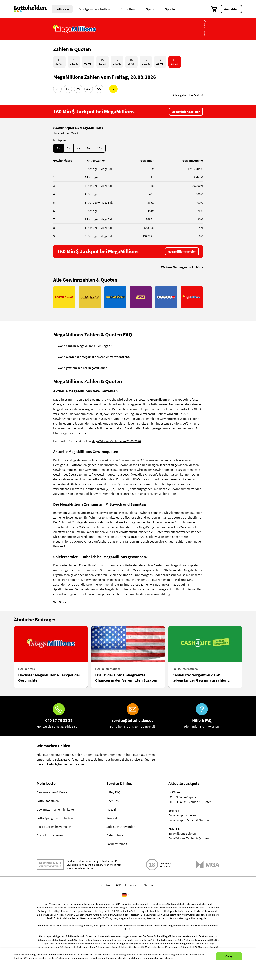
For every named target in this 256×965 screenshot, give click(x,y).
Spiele (150, 9)
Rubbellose (128, 9)
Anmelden (231, 9)
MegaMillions (158, 399)
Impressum (132, 885)
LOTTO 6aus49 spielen (183, 797)
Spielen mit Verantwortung (50, 864)
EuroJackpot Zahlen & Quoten (188, 820)
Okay (229, 956)
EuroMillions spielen (182, 833)
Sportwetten (174, 9)
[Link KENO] (140, 297)
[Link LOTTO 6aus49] (64, 297)
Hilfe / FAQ (113, 792)
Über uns (112, 801)
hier (202, 907)
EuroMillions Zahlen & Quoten (188, 838)
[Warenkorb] (214, 9)
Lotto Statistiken (48, 801)
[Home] (33, 9)
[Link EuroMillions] (115, 297)
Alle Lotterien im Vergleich (54, 827)
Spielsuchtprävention (120, 827)
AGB (118, 885)
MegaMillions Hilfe (163, 494)
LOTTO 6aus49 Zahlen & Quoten (190, 802)
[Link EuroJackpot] (89, 297)
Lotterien (62, 9)
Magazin (112, 809)
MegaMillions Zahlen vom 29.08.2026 (116, 441)
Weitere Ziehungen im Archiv (180, 267)
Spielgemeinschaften (94, 9)
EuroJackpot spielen (182, 815)
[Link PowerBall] (166, 297)
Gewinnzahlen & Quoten (53, 792)
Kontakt (111, 818)
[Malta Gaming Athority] (208, 864)
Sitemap (149, 885)
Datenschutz (114, 835)
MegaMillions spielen (185, 112)
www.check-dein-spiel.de (80, 868)
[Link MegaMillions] (191, 297)
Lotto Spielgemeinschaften (55, 818)
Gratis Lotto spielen (50, 835)
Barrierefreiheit (116, 844)
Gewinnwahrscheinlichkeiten (56, 809)
